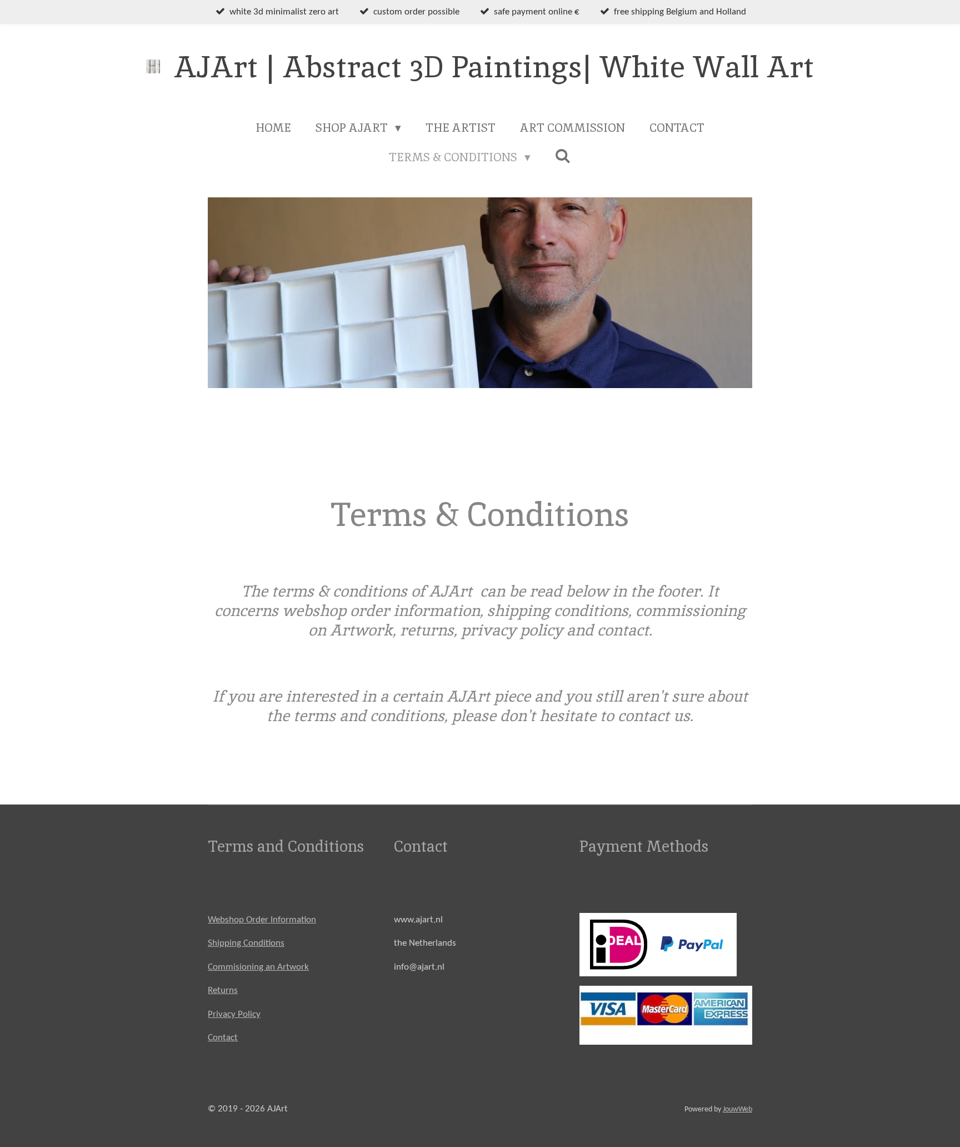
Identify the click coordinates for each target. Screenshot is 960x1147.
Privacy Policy (234, 1014)
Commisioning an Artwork (258, 967)
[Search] (563, 156)
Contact (223, 1037)
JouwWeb (737, 1109)
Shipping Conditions (246, 943)
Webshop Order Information (262, 920)
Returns (223, 990)
